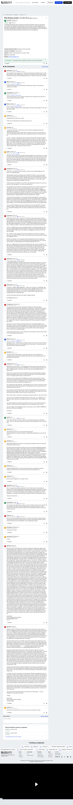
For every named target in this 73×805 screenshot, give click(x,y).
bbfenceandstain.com (14, 56)
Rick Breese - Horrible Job (11, 733)
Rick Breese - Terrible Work (11, 729)
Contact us (20, 755)
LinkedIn (71, 757)
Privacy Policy (50, 755)
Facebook (62, 757)
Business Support (40, 755)
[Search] (22, 2)
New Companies (57, 753)
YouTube (68, 757)
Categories (36, 2)
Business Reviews (58, 754)
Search (14, 3)
